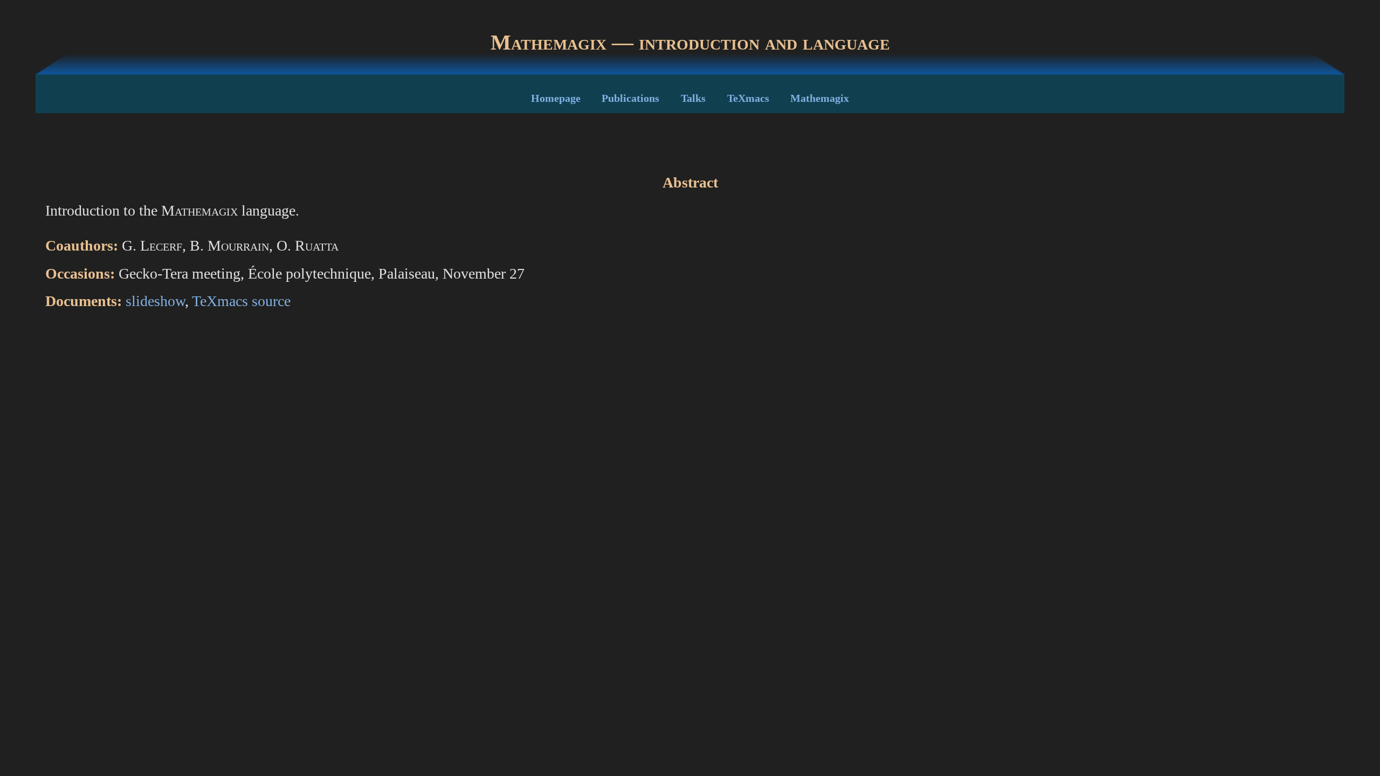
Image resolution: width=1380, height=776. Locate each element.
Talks (693, 98)
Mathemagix (819, 98)
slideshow (155, 301)
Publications (630, 98)
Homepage (556, 98)
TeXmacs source (241, 301)
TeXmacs (748, 98)
